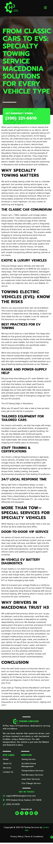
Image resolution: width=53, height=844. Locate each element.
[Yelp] (26, 813)
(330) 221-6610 (21, 118)
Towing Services (29, 721)
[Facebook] (17, 813)
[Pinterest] (31, 813)
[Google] (36, 813)
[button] (45, 7)
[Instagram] (22, 813)
